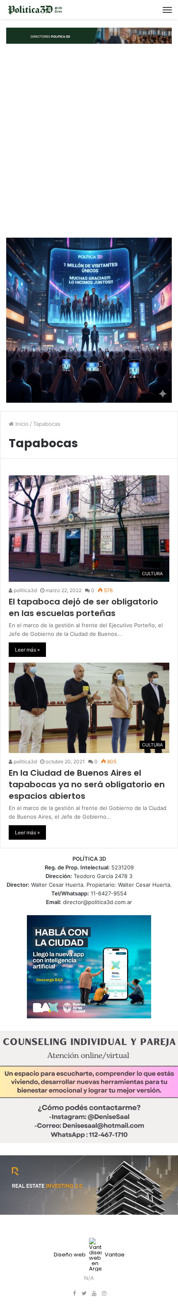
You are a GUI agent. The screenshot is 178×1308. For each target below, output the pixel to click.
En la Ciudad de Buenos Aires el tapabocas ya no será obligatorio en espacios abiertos (87, 784)
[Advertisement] (89, 140)
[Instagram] (104, 1294)
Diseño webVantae (89, 1254)
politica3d (24, 590)
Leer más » (27, 650)
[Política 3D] (35, 9)
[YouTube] (94, 1294)
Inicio (21, 423)
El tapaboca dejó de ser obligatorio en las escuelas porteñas (83, 607)
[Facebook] (74, 1294)
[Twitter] (84, 1294)
